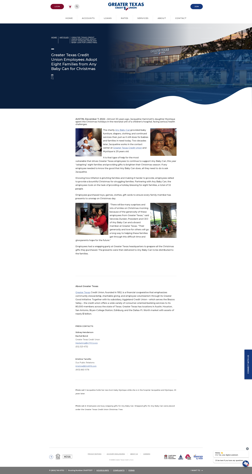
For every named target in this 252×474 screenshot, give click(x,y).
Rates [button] (124, 18)
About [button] (162, 18)
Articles (64, 37)
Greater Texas (82, 292)
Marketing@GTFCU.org (86, 343)
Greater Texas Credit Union (127, 148)
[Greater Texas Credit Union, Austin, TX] (126, 6)
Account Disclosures (116, 454)
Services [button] (142, 18)
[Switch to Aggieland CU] (70, 6)
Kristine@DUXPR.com (85, 366)
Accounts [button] (88, 18)
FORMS (131, 470)
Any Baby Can (122, 130)
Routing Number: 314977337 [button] (80, 470)
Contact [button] (181, 18)
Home (69, 18)
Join (199, 6)
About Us (134, 454)
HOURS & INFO (102, 470)
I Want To (195, 470)
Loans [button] (108, 18)
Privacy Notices (94, 454)
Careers (146, 454)
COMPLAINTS (118, 470)
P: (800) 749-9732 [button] (56, 470)
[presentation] (247, 448)
